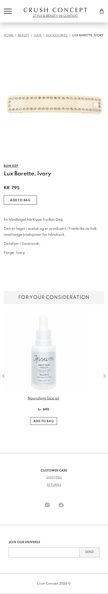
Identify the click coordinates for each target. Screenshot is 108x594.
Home (9, 35)
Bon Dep (11, 166)
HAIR (37, 35)
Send (89, 552)
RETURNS (54, 485)
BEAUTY (23, 35)
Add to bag (20, 200)
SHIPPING (54, 477)
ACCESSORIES (57, 35)
